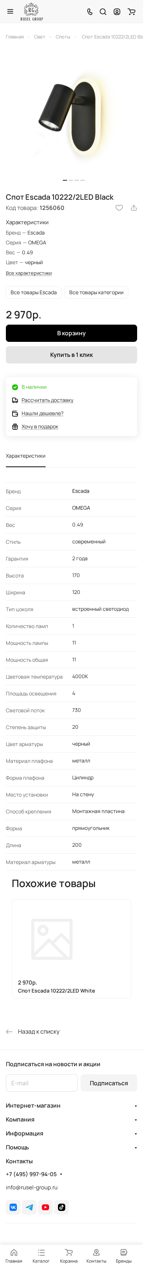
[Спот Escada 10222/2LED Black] (73, 118)
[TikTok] (61, 1207)
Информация (24, 1133)
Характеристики (25, 455)
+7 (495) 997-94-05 (31, 1174)
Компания (20, 1119)
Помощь (17, 1147)
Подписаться (109, 1083)
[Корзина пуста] (131, 11)
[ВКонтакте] (13, 1207)
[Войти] (117, 11)
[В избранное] (119, 207)
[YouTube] (45, 1207)
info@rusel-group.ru (32, 1187)
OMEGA (81, 507)
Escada (80, 490)
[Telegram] (29, 1207)
